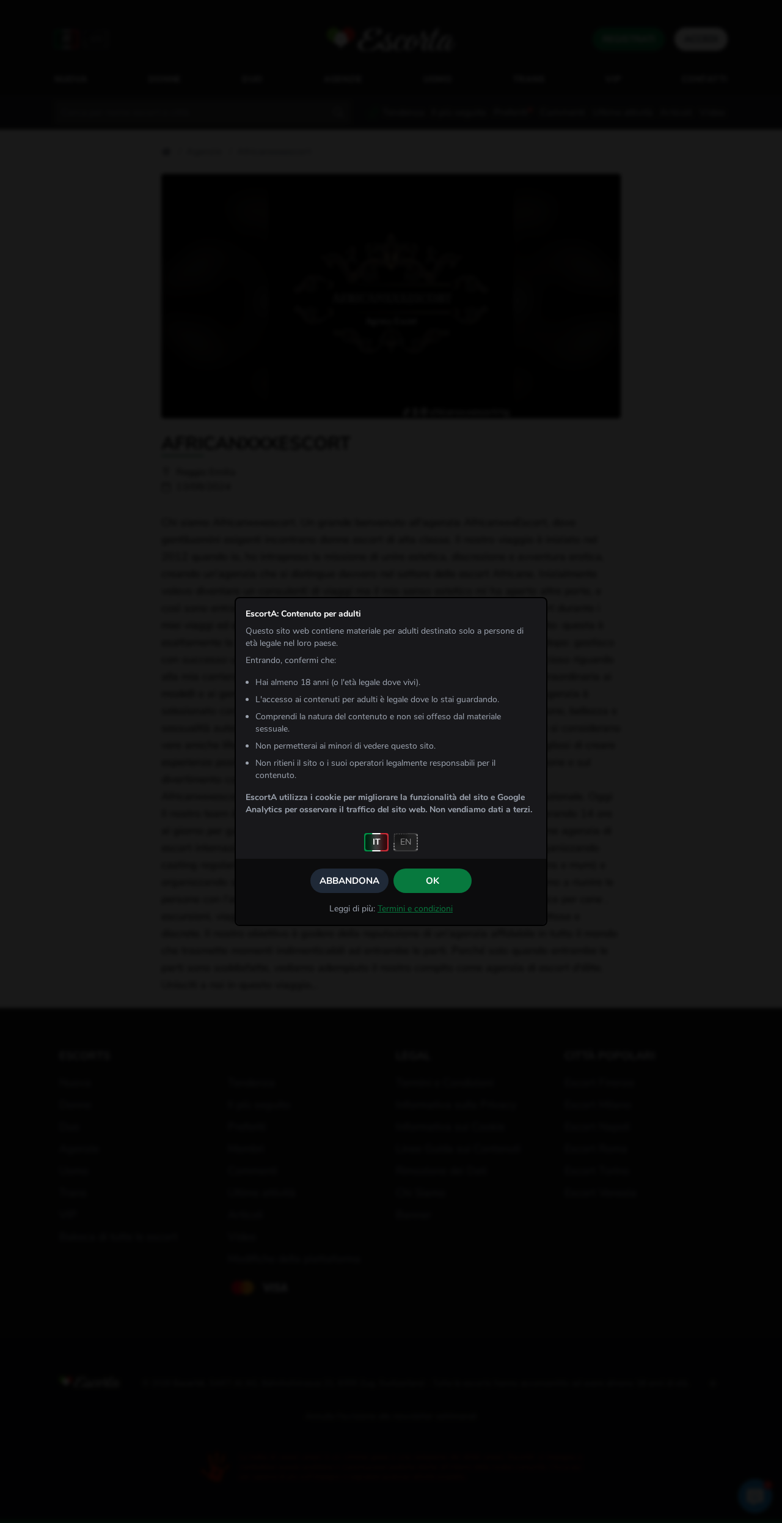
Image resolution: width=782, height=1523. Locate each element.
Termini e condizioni (415, 908)
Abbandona (349, 881)
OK (432, 881)
